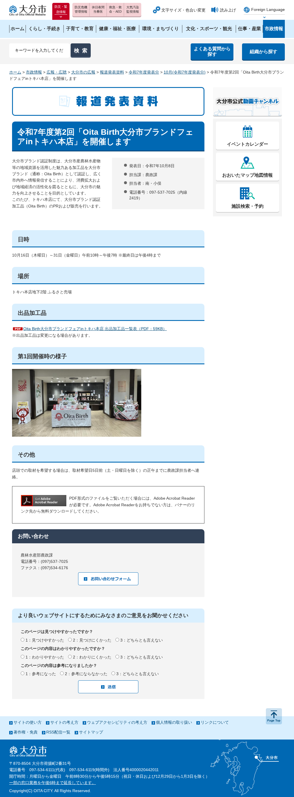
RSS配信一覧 (58, 732)
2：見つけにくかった (92, 640)
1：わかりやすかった (45, 657)
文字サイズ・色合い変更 (183, 10)
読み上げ (228, 10)
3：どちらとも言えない (141, 640)
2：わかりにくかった (92, 657)
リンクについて (215, 722)
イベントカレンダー (247, 144)
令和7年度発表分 (144, 72)
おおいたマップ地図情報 (247, 175)
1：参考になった (41, 673)
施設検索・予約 (247, 206)
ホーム (15, 72)
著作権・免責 (25, 732)
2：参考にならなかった (86, 673)
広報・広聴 (57, 72)
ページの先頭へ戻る (274, 716)
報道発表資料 (112, 72)
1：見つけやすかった (45, 640)
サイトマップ (91, 732)
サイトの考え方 (64, 722)
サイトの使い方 (27, 722)
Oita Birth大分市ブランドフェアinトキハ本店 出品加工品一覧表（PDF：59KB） (95, 328)
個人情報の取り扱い (174, 722)
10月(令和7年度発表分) (185, 72)
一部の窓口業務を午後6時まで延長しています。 (52, 782)
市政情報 (34, 72)
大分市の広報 (83, 72)
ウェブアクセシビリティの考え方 (117, 722)
